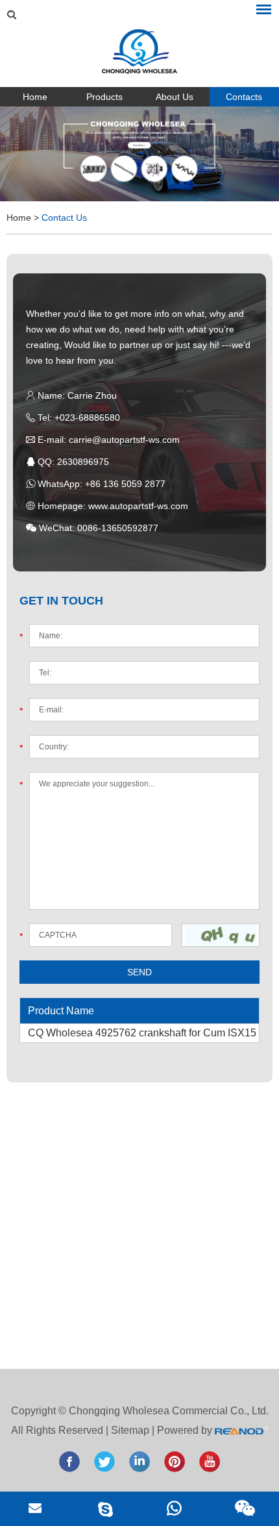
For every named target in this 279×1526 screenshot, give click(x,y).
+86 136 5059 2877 (125, 484)
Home (35, 97)
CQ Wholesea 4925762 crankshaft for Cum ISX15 (142, 1032)
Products (104, 97)
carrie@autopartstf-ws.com (124, 439)
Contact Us (64, 217)
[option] (139, 153)
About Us (174, 97)
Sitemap (130, 1430)
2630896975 (83, 462)
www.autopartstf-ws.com (138, 506)
